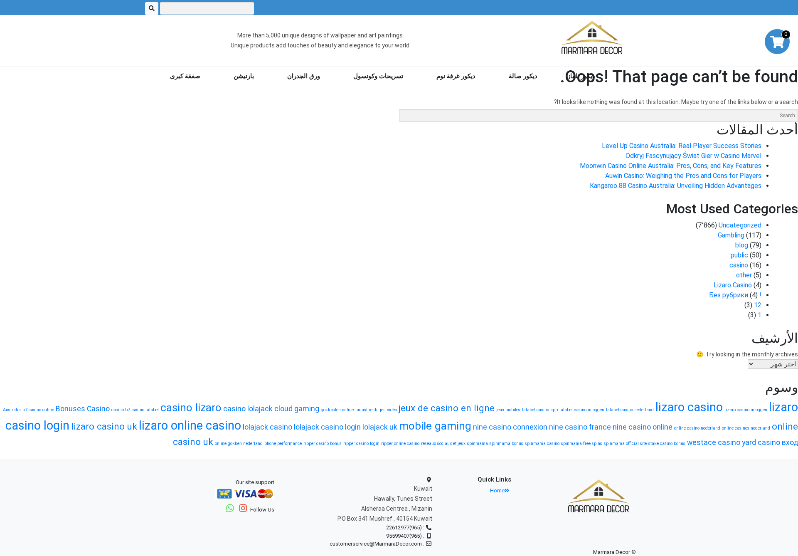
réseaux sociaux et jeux (443, 443)
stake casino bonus (666, 443)
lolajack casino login (327, 427)
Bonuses (70, 409)
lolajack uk (379, 427)
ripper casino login (361, 443)
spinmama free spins (581, 443)
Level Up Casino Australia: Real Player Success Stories (681, 146)
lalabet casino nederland (630, 410)
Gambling (731, 235)
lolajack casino (267, 427)
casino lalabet (145, 410)
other (744, 275)
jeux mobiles (508, 410)
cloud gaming (296, 409)
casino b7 (120, 410)
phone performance (283, 443)
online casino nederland (697, 428)
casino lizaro (191, 407)
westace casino (713, 442)
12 (757, 305)
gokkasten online (337, 410)
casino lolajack (248, 409)
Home (497, 490)
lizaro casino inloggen (745, 410)
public (739, 255)
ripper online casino (400, 443)
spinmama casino (542, 443)
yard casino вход (770, 442)
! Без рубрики (735, 295)
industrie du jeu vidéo (376, 410)
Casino (98, 409)
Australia (12, 410)
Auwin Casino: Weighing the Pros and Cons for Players (683, 176)
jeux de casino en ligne (447, 408)
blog (741, 245)
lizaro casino (689, 407)
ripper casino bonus (322, 443)
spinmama (477, 443)
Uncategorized (740, 225)
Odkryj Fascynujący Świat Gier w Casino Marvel (693, 156)
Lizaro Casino (733, 285)
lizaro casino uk (104, 426)
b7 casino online (38, 410)
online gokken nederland (239, 443)
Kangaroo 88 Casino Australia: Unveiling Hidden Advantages (675, 186)
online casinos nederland (746, 428)
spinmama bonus (506, 443)
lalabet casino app (540, 410)
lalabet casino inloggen (581, 410)
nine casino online (642, 427)
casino (738, 265)
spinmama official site (625, 443)
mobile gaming (435, 426)
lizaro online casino (190, 425)
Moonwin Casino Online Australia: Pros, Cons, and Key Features (670, 166)
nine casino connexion (510, 427)
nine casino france (580, 427)
